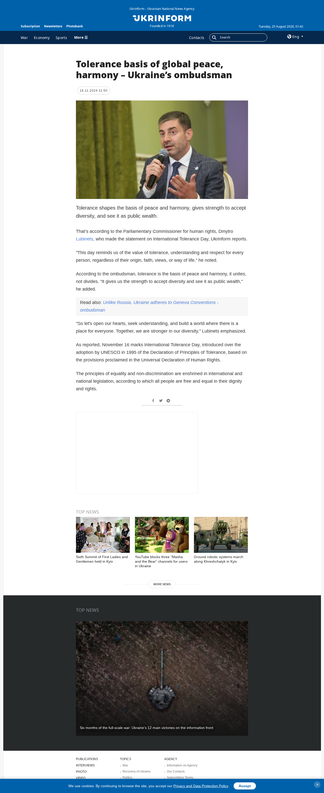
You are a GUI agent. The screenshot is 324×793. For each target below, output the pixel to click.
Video (80, 778)
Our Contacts (176, 771)
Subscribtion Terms (180, 777)
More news (162, 584)
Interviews (85, 765)
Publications (87, 759)
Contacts (196, 37)
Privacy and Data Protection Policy (200, 786)
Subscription (30, 26)
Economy (42, 37)
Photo (81, 772)
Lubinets (84, 238)
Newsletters (53, 26)
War (24, 37)
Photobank (74, 26)
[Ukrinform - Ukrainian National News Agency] (162, 18)
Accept (245, 786)
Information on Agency (182, 765)
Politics (127, 777)
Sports (61, 37)
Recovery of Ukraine (137, 771)
